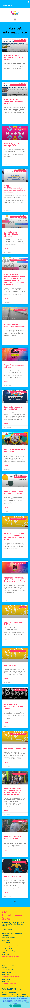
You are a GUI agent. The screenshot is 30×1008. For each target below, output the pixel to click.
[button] (15, 19)
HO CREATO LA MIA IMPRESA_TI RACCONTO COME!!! (13, 58)
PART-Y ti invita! (10, 666)
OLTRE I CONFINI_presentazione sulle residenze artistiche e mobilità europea (14, 189)
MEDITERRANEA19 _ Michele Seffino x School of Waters (14, 706)
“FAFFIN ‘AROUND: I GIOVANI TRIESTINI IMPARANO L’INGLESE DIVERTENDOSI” (12, 964)
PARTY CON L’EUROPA (12, 877)
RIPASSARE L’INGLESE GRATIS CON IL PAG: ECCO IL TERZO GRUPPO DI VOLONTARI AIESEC (14, 791)
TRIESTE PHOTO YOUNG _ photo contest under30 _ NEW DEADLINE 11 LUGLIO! (14, 580)
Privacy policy (17, 1005)
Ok (11, 1005)
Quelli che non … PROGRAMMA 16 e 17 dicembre (12, 234)
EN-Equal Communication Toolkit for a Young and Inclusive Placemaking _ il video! (14, 536)
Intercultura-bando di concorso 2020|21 (12, 837)
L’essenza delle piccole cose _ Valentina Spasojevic (14, 325)
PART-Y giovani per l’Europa (15, 748)
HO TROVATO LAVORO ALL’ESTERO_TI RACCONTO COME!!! (14, 102)
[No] (27, 1002)
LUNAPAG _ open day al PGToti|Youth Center (13, 145)
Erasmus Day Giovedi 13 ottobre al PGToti (13, 408)
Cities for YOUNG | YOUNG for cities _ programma (14, 492)
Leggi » (6, 73)
